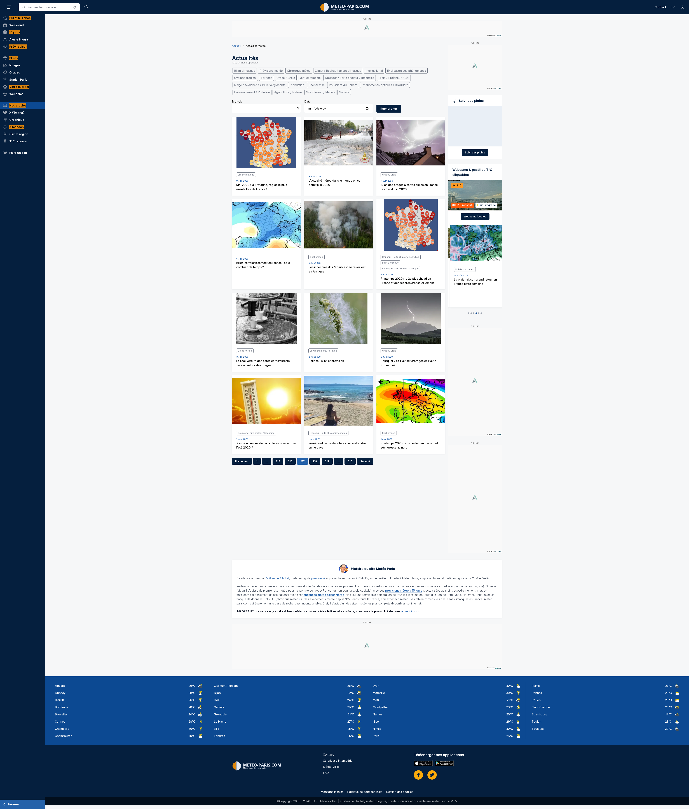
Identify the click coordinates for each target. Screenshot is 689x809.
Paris (376, 736)
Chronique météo (299, 70)
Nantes (377, 714)
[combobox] (49, 7)
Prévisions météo (271, 70)
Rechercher (388, 108)
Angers (60, 685)
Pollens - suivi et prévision (326, 361)
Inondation (297, 85)
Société (344, 92)
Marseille (379, 693)
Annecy (60, 693)
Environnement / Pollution (252, 92)
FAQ (326, 773)
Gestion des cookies (399, 792)
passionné (318, 578)
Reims (536, 685)
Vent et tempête (310, 78)
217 (302, 461)
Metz (376, 700)
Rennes (537, 693)
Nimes (377, 728)
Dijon (217, 693)
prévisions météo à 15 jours (403, 590)
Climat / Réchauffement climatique (338, 70)
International (374, 70)
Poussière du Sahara (343, 85)
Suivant (365, 461)
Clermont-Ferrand (226, 685)
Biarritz (60, 700)
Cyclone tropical (245, 78)
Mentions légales (332, 792)
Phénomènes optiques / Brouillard (385, 85)
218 (315, 461)
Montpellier (380, 707)
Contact (660, 7)
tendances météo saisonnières (323, 595)
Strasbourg (539, 714)
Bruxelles (61, 714)
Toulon (536, 721)
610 (350, 461)
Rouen (536, 700)
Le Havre (220, 721)
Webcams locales (475, 216)
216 (290, 461)
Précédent (242, 461)
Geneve (219, 707)
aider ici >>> (410, 611)
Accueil (236, 45)
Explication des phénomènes (406, 70)
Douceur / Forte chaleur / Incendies (349, 78)
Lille (216, 728)
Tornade (266, 78)
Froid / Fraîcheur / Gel (393, 78)
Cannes (60, 721)
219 (327, 461)
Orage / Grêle (285, 78)
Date (307, 101)
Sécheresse (317, 85)
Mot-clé (237, 101)
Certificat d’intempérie (337, 760)
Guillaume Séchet (277, 578)
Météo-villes (331, 766)
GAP (217, 700)
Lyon (376, 685)
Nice (376, 721)
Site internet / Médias (320, 92)
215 (278, 461)
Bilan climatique (244, 70)
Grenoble (220, 714)
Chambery (62, 728)
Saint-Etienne (541, 707)
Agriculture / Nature (288, 92)
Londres (219, 736)
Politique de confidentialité (364, 792)
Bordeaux (61, 707)
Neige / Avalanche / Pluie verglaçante (259, 85)
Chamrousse (63, 736)
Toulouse (538, 728)
